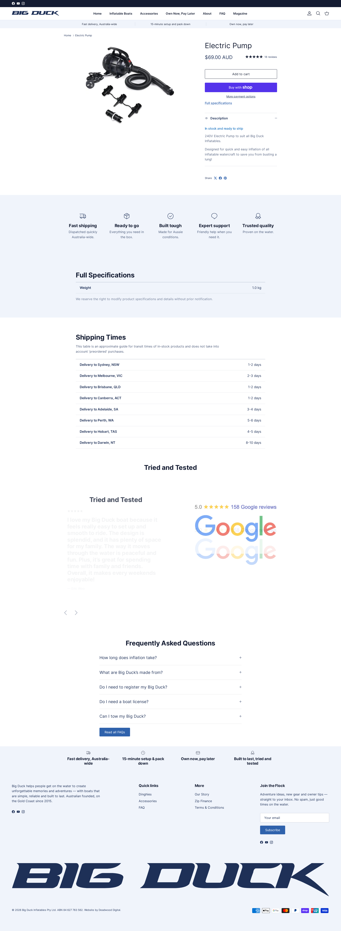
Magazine (240, 13)
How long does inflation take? (128, 657)
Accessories (149, 13)
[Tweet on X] (215, 178)
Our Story (202, 794)
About (207, 13)
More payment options (240, 96)
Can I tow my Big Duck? (122, 716)
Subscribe (272, 830)
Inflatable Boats (121, 13)
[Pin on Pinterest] (225, 178)
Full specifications (218, 103)
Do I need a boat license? (124, 701)
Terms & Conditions (209, 807)
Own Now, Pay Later (180, 13)
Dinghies (145, 794)
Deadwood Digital (109, 909)
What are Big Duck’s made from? (131, 672)
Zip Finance (203, 801)
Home (97, 13)
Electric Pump (83, 35)
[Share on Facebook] (220, 178)
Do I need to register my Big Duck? (133, 687)
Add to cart (241, 74)
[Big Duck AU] (35, 13)
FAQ (222, 13)
